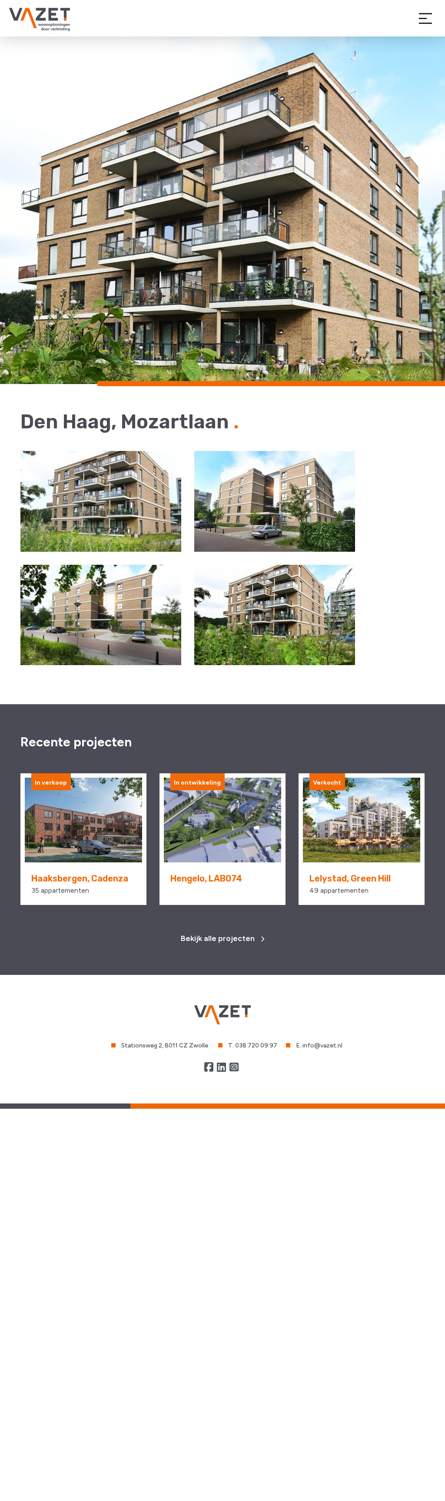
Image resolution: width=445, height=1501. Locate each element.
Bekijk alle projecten (218, 938)
